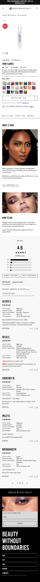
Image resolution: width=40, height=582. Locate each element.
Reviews (30, 116)
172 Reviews (16, 60)
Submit (20, 523)
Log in (31, 106)
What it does (7, 116)
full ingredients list (10, 185)
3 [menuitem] (22, 483)
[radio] (20, 260)
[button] (3, 8)
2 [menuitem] (19, 483)
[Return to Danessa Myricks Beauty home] (20, 492)
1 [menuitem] (17, 483)
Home (4, 15)
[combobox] (6, 289)
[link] (11, 60)
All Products (12, 15)
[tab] (10, 276)
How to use (20, 116)
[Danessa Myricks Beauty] (20, 8)
